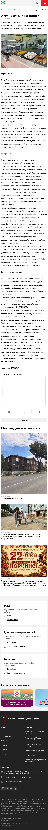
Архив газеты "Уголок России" (33, 745)
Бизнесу (4, 750)
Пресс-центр (6, 736)
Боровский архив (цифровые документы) (36, 761)
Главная (3, 10)
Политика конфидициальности (11, 818)
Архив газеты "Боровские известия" (34, 732)
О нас (3, 732)
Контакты (4, 754)
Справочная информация (34, 751)
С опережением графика (11, 498)
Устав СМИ (4, 820)
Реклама (4, 745)
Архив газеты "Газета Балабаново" (33, 739)
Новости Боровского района (18, 10)
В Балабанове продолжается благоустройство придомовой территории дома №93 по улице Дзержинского (21, 536)
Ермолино (24, 420)
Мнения (4, 741)
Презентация (30, 755)
